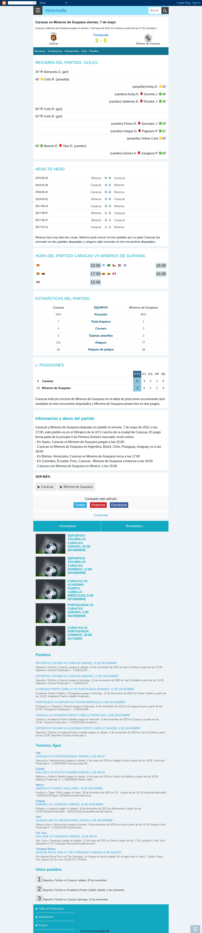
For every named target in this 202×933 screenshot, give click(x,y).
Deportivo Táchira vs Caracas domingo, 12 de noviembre (77, 676)
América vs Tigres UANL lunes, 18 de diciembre (69, 788)
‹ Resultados (67, 526)
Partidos (94, 51)
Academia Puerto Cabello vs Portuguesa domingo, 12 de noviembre (85, 689)
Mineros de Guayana (78, 486)
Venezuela (55, 10)
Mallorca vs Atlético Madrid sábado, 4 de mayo (70, 772)
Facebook (119, 505)
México (40, 784)
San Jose (41, 832)
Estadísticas (55, 51)
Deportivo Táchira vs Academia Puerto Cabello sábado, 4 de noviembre (88, 728)
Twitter (80, 505)
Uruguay (40, 800)
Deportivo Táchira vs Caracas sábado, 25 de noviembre (76, 663)
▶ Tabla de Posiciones (50, 908)
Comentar (101, 515)
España (40, 768)
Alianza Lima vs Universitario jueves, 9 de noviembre (74, 820)
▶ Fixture (41, 925)
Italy (38, 752)
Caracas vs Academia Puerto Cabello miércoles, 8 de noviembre (83, 715)
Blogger (115, 931)
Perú (38, 816)
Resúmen (40, 51)
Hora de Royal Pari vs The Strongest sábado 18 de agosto (78, 852)
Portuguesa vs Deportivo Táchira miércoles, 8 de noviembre (80, 702)
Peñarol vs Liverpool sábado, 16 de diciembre (69, 804)
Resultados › (135, 526)
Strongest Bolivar (45, 848)
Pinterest (98, 505)
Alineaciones (72, 51)
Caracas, (48, 486)
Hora (84, 51)
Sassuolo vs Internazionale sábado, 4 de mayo (70, 756)
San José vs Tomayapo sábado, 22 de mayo (66, 836)
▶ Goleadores (44, 916)
